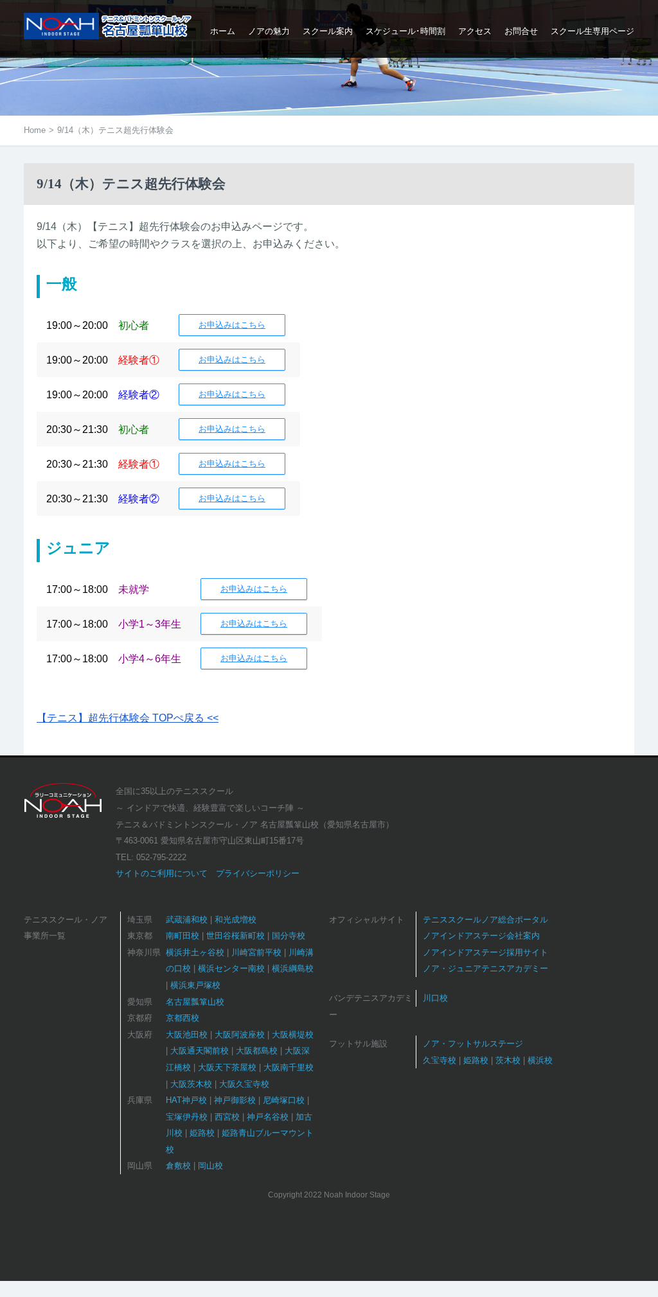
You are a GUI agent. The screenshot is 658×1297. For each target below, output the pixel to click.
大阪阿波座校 (240, 1034)
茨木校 (507, 1060)
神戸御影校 (235, 1100)
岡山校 (210, 1165)
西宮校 (227, 1117)
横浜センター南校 (231, 968)
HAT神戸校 (186, 1100)
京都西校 (182, 1018)
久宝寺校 (439, 1060)
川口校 (435, 998)
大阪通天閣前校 (199, 1050)
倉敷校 (178, 1165)
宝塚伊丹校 (187, 1117)
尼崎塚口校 (284, 1100)
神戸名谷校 (268, 1117)
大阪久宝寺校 (244, 1084)
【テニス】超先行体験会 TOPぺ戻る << (127, 717)
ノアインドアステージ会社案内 (481, 935)
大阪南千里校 (288, 1067)
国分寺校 (288, 935)
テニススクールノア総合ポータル (485, 919)
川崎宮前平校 (256, 952)
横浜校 (540, 1060)
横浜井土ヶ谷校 (195, 952)
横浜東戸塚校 (195, 985)
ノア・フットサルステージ (473, 1043)
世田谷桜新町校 (235, 935)
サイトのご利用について (162, 873)
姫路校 (202, 1133)
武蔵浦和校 (187, 919)
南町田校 (182, 935)
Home (35, 130)
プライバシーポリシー (257, 873)
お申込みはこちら (232, 325)
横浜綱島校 (293, 968)
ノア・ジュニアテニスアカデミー (485, 968)
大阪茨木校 (191, 1084)
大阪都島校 (257, 1050)
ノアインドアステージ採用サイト (485, 952)
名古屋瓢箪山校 (195, 1002)
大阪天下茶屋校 (227, 1067)
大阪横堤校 (293, 1034)
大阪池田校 (187, 1034)
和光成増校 (235, 919)
